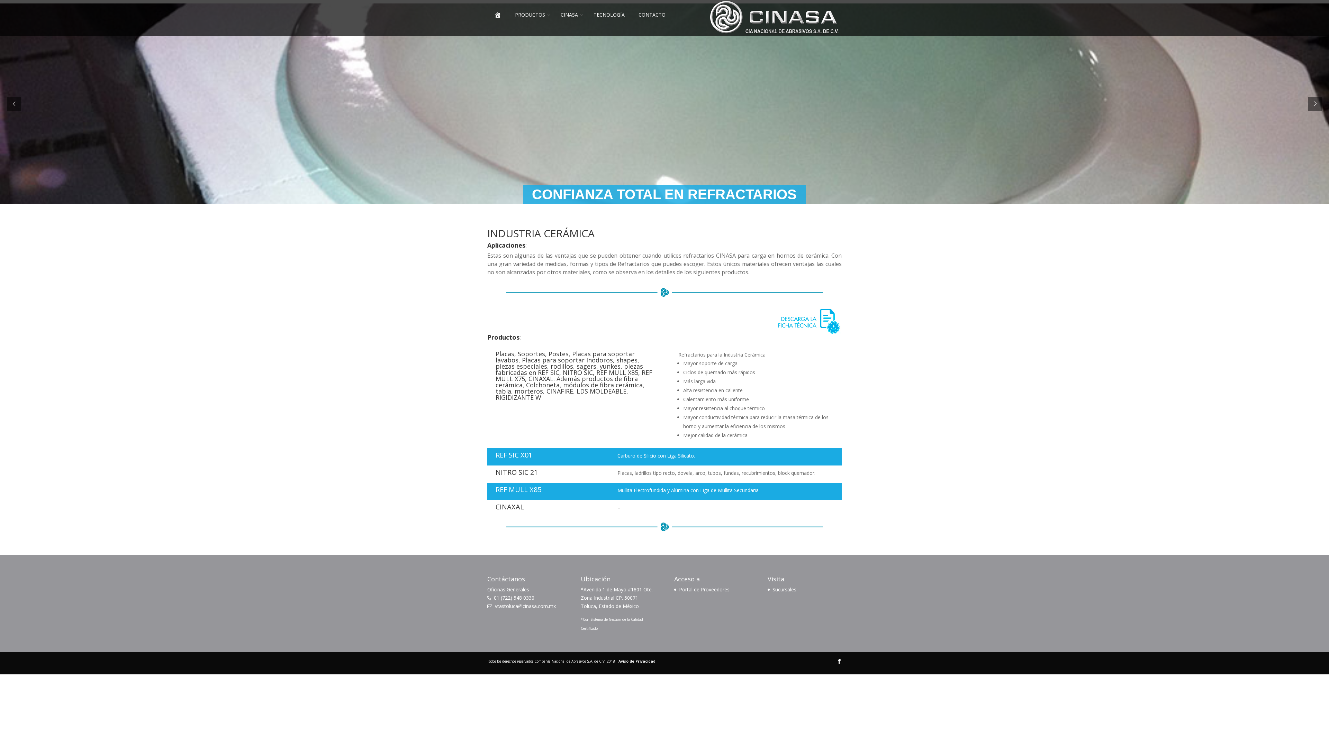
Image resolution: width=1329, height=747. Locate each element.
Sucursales (784, 589)
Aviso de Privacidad (637, 661)
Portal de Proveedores (704, 589)
